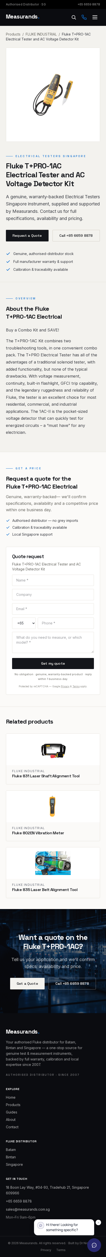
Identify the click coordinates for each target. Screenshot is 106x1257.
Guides (11, 1112)
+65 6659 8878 (88, 4)
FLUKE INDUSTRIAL (41, 34)
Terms (76, 686)
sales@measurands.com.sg (28, 1209)
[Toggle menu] (95, 17)
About (11, 1119)
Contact (12, 1127)
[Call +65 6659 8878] (84, 17)
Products (13, 34)
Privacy (65, 686)
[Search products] (73, 17)
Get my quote (53, 663)
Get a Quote (27, 983)
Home (11, 1097)
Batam (11, 1150)
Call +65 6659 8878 (76, 235)
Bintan (11, 1157)
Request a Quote (27, 235)
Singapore (14, 1164)
